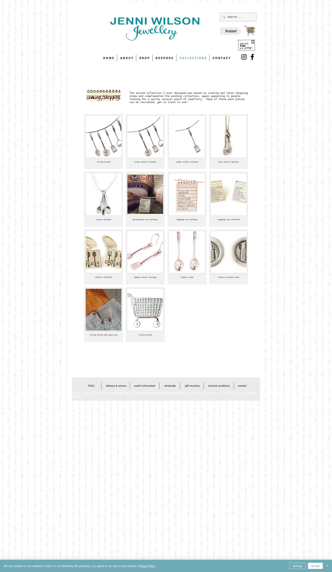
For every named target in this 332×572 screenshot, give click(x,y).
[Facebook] (252, 57)
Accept (315, 566)
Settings (297, 566)
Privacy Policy (146, 566)
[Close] (327, 566)
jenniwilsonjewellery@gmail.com (166, 369)
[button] (103, 141)
